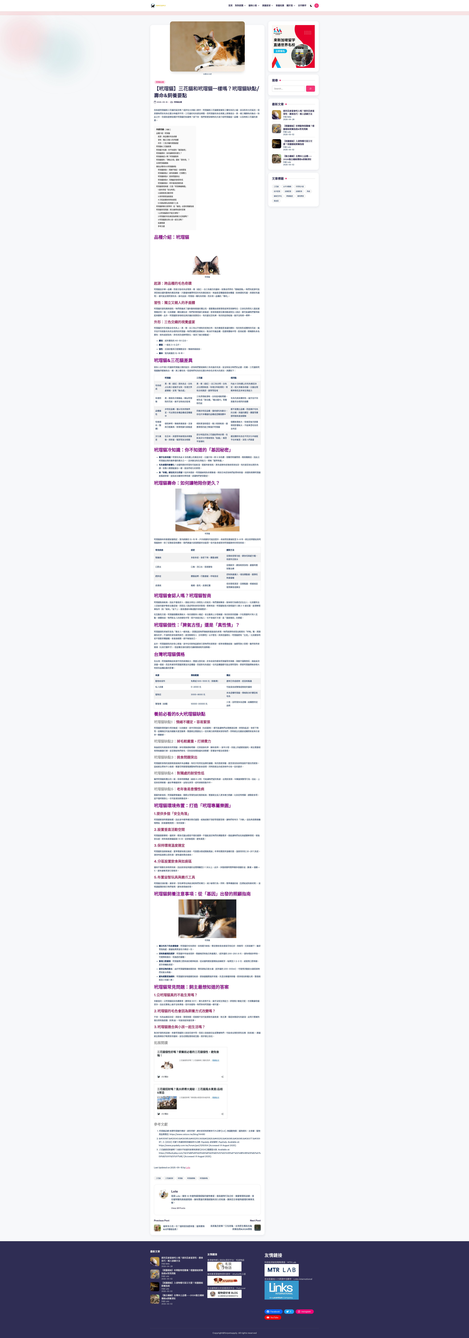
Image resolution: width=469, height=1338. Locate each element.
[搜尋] (310, 89)
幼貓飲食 (299, 191)
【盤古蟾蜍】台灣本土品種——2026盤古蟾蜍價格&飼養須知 (297, 158)
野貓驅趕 (289, 196)
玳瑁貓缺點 (204, 1178)
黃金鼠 (276, 201)
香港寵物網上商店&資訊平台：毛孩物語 (225, 1260)
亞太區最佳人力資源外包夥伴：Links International (288, 1279)
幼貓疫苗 (288, 191)
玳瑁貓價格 (191, 1178)
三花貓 (158, 1178)
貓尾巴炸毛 (278, 196)
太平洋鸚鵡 (287, 186)
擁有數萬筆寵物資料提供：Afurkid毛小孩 (226, 1274)
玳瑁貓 (180, 1178)
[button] (178, 1208)
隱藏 (167, 129)
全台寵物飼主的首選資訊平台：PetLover (226, 1288)
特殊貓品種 (160, 82)
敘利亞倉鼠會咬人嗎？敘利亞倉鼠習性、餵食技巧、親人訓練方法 (298, 112)
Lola (188, 1167)
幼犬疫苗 (277, 191)
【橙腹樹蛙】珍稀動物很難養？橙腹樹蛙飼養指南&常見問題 (298, 127)
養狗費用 (300, 196)
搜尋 (275, 80)
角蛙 (308, 191)
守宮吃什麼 (300, 186)
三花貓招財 (169, 1178)
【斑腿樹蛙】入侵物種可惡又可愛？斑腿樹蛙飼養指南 (297, 143)
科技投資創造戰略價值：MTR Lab (280, 1262)
